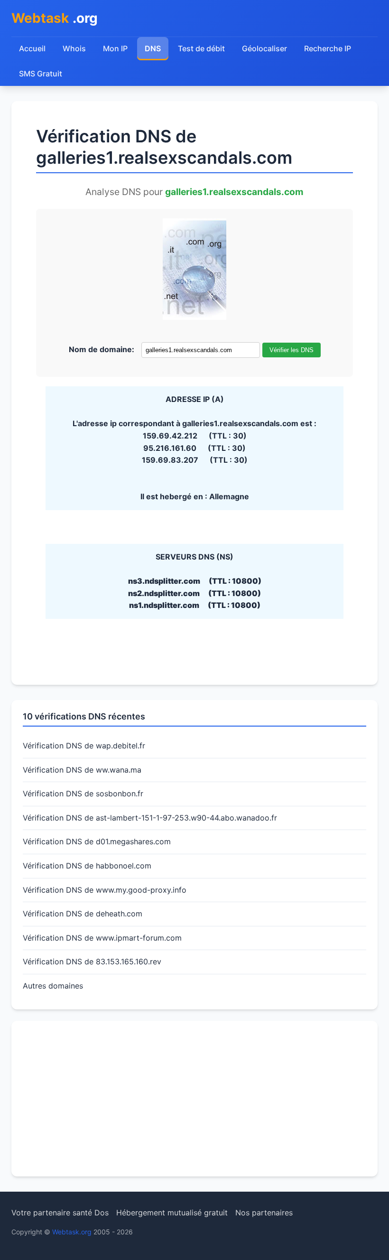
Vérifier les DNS (291, 350)
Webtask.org (72, 1232)
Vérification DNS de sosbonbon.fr (83, 793)
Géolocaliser (264, 48)
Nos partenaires (264, 1212)
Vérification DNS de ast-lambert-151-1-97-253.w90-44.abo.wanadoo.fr (150, 817)
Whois (74, 48)
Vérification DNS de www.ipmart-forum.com (102, 938)
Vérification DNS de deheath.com (82, 913)
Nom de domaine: (101, 349)
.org (54, 18)
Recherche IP (327, 48)
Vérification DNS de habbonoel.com (87, 865)
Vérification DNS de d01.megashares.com (97, 841)
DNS (153, 48)
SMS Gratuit (40, 73)
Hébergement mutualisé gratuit (172, 1212)
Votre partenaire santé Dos (60, 1212)
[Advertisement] (194, 1098)
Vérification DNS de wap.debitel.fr (84, 745)
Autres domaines (53, 985)
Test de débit (201, 48)
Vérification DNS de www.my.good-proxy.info (104, 890)
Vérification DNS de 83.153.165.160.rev (92, 961)
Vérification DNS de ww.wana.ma (82, 770)
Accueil (32, 48)
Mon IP (115, 48)
